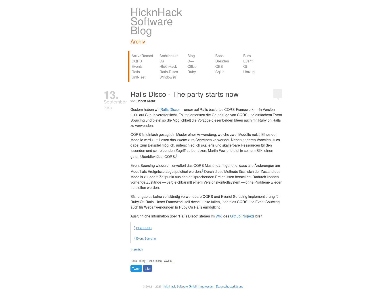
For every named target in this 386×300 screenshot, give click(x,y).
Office (192, 66)
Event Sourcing (146, 238)
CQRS (137, 61)
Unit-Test (138, 77)
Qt (245, 66)
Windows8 (167, 77)
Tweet (136, 268)
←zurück (136, 249)
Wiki (219, 216)
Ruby (191, 71)
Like (148, 268)
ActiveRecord (142, 55)
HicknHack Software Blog (156, 20)
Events (137, 66)
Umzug (249, 71)
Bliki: (144, 228)
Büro (247, 55)
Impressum (206, 286)
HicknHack (168, 66)
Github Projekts (242, 216)
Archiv (137, 41)
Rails (136, 71)
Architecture (168, 55)
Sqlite (219, 71)
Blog (191, 55)
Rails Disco (169, 109)
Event (247, 61)
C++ (190, 61)
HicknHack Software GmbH (179, 286)
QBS (219, 66)
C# (161, 61)
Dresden (222, 61)
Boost (219, 55)
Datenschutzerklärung (229, 286)
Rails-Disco (168, 71)
